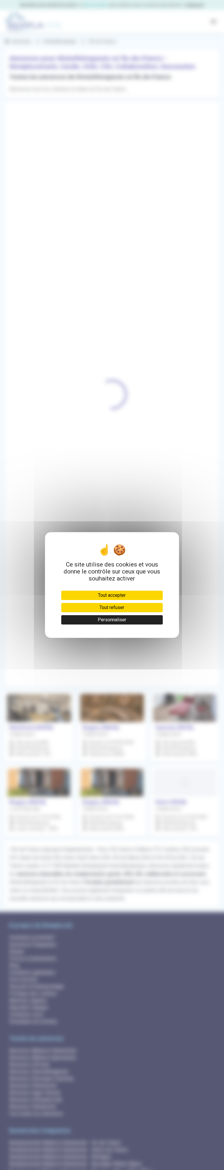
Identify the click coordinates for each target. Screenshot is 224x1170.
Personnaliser (112, 619)
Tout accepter (112, 595)
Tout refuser (111, 607)
